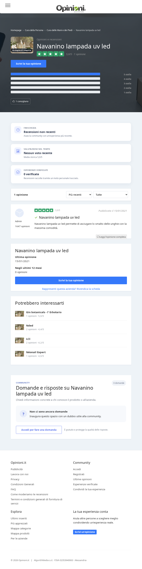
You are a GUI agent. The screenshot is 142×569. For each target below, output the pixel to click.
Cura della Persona (34, 30)
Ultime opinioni (82, 479)
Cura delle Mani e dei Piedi (59, 30)
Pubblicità (17, 469)
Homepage (16, 30)
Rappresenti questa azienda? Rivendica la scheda (71, 288)
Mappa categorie (21, 528)
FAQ (13, 489)
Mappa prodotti (20, 533)
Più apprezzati (19, 523)
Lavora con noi (19, 474)
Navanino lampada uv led (59, 217)
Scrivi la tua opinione (28, 63)
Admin (18, 221)
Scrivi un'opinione (85, 532)
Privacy (15, 479)
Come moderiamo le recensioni (29, 494)
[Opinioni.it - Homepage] (71, 7)
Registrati (78, 474)
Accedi (135, 6)
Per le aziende (19, 538)
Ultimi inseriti (19, 518)
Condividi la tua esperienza (89, 489)
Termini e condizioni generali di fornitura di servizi (36, 501)
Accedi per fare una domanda (38, 429)
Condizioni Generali (22, 484)
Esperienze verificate (85, 484)
